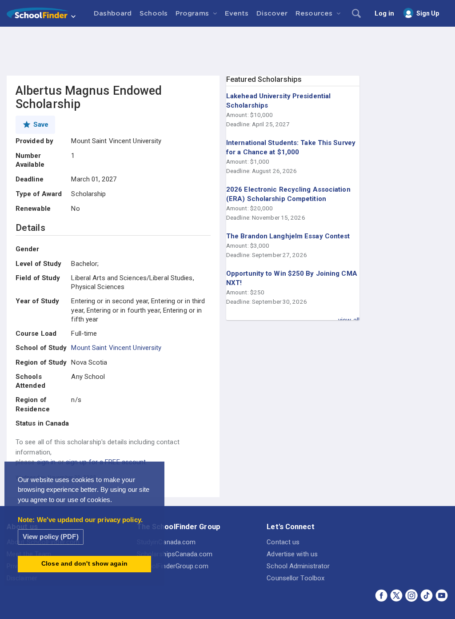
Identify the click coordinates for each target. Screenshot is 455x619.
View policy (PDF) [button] (51, 536)
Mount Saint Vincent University (116, 348)
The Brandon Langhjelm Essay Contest (288, 236)
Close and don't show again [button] (84, 563)
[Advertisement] (227, 51)
